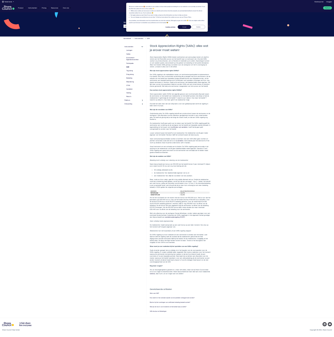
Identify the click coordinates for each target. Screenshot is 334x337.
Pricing (44, 8)
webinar (152, 273)
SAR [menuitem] (127, 67)
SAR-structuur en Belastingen (158, 311)
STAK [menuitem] (128, 85)
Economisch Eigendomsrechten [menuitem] (132, 58)
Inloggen (329, 2)
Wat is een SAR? (154, 293)
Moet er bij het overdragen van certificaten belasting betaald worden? (170, 302)
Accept (184, 27)
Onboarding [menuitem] (128, 104)
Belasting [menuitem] (129, 78)
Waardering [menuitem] (130, 82)
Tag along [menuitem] (129, 70)
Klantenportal (318, 2)
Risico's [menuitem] (128, 96)
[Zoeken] (208, 26)
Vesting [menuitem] (128, 93)
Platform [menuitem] (127, 100)
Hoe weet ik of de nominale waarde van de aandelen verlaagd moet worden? (172, 297)
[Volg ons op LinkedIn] (325, 324)
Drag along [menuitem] (130, 74)
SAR (148, 38)
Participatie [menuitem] (130, 63)
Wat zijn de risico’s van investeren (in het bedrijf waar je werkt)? (168, 306)
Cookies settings (170, 27)
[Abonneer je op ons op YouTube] (330, 324)
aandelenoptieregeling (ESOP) (175, 217)
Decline (198, 27)
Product (20, 8)
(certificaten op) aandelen (179, 127)
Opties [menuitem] (128, 54)
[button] (142, 47)
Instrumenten (32, 8)
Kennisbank (127, 38)
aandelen (180, 141)
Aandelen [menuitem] (129, 89)
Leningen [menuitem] (129, 50)
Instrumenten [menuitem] (128, 46)
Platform (327, 8)
